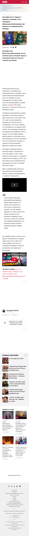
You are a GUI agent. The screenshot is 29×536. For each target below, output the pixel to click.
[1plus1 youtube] (20, 486)
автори (14, 499)
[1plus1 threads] (11, 486)
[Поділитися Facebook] (13, 47)
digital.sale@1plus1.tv (14, 526)
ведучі (14, 498)
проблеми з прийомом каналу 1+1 (15, 493)
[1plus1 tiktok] (14, 486)
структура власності (14, 501)
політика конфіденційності (14, 503)
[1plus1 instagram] (9, 486)
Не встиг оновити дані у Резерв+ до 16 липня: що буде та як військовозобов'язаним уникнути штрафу (13, 273)
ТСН (4, 42)
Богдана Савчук (13, 310)
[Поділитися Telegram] (11, 47)
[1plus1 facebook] (17, 486)
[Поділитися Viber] (15, 47)
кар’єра (14, 496)
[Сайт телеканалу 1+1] (4, 2)
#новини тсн (6, 314)
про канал (14, 490)
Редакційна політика (14, 506)
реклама (14, 491)
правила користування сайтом (14, 504)
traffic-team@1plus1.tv (14, 529)
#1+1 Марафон (6, 432)
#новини (14, 314)
